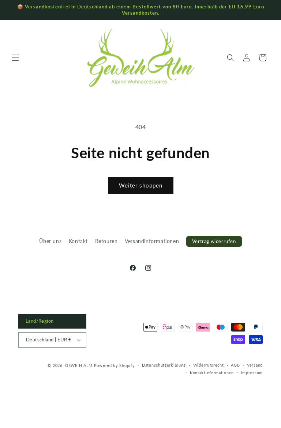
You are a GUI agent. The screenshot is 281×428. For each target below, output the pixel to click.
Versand (255, 365)
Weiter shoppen (140, 185)
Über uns (50, 241)
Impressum (252, 372)
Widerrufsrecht (208, 365)
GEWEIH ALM (79, 365)
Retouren (106, 241)
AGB (235, 365)
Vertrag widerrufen (214, 241)
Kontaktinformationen (212, 372)
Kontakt (78, 241)
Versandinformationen (152, 241)
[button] (15, 58)
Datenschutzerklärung (164, 365)
